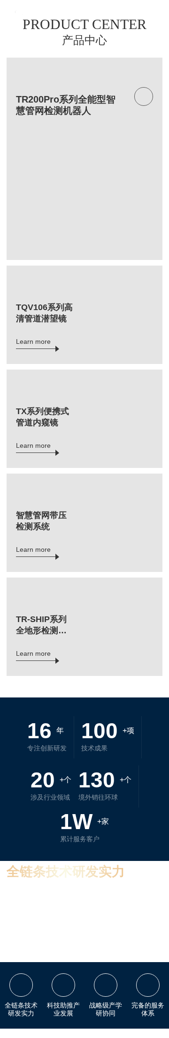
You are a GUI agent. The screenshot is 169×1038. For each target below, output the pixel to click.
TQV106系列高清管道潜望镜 (44, 313)
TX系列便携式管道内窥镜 (42, 417)
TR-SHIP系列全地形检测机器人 (41, 625)
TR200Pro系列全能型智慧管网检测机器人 (65, 105)
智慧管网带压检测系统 (41, 521)
